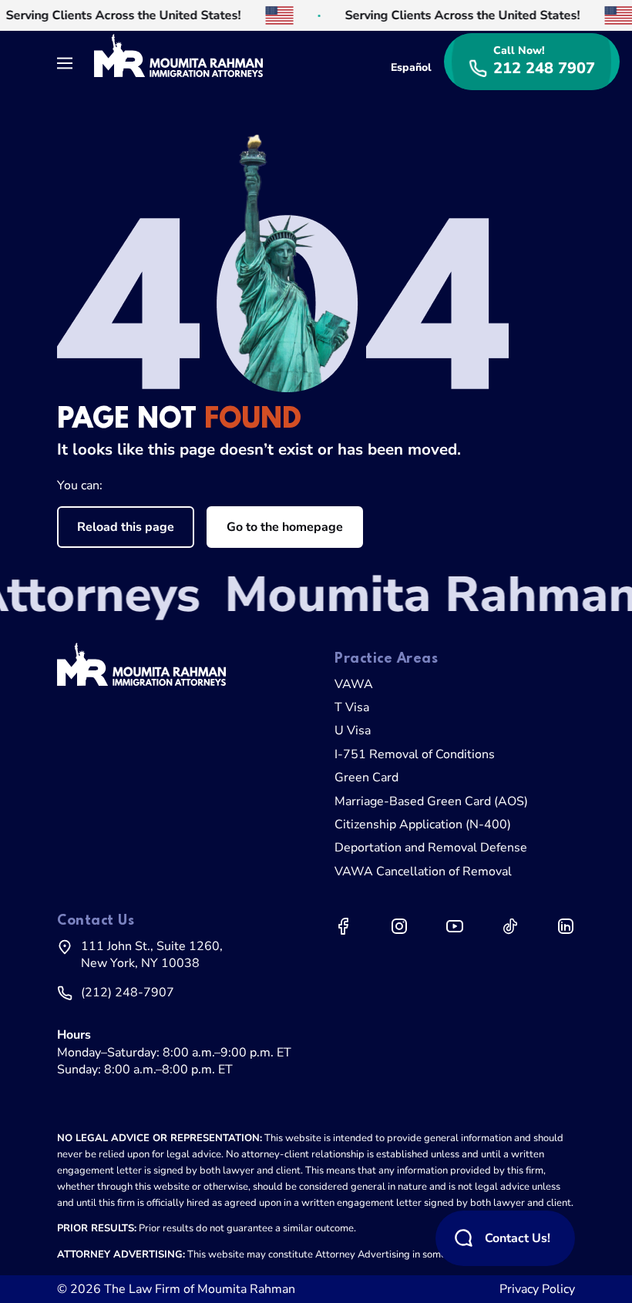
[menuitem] (454, 684)
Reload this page (125, 527)
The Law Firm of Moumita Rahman (199, 1289)
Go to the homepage (285, 527)
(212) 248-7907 (127, 992)
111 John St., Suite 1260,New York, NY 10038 (152, 955)
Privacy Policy (537, 1289)
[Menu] (69, 61)
